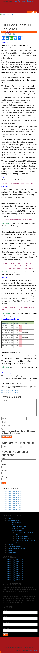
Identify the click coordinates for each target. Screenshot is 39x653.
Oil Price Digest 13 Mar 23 (14, 498)
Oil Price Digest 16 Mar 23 (14, 492)
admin (4, 34)
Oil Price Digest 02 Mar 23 (14, 502)
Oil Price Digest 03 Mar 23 (14, 500)
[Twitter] (37, 5)
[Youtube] (37, 7)
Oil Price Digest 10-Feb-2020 (11, 390)
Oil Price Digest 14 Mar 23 (14, 496)
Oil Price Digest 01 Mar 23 (14, 504)
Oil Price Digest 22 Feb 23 (15, 580)
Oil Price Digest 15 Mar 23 (14, 494)
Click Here (6, 223)
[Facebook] (37, 3)
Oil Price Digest (32, 12)
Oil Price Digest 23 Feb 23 (14, 510)
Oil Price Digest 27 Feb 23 (14, 508)
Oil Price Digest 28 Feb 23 (14, 506)
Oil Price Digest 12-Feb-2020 (11, 392)
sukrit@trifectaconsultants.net (23, 1)
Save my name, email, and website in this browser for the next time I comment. (18, 432)
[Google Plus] (37, 9)
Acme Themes (33, 650)
